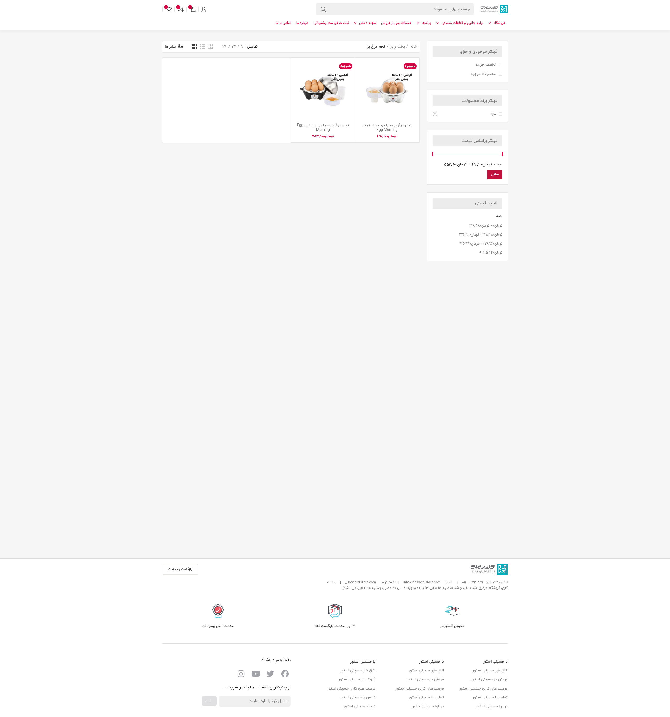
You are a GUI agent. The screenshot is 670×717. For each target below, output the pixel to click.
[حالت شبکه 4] (194, 46)
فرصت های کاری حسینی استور (483, 688)
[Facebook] (285, 673)
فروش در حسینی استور (489, 679)
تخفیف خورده (486, 65)
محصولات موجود (484, 74)
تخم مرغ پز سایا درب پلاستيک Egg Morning (387, 127)
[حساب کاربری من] (204, 9)
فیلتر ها (170, 46)
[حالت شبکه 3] (202, 46)
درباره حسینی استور (492, 706)
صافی (495, 174)
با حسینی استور (495, 661)
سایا (494, 114)
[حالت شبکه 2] (210, 46)
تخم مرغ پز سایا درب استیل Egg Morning (323, 127)
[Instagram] (241, 673)
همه (499, 216)
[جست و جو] (323, 9)
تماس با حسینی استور (490, 697)
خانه (413, 46)
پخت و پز (397, 46)
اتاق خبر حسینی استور (490, 670)
